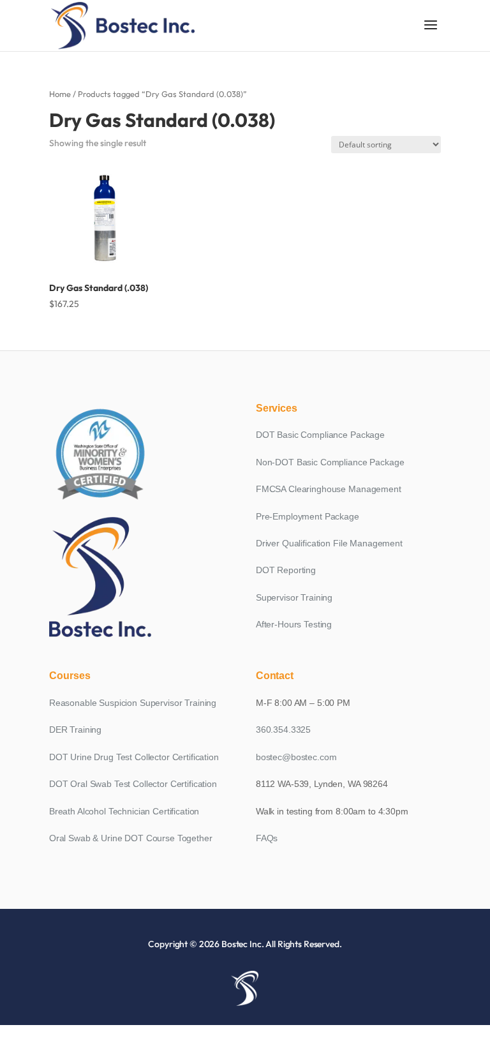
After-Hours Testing (294, 624)
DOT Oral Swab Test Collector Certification (133, 784)
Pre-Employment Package (307, 516)
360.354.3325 (283, 729)
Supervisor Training (294, 597)
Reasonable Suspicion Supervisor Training (132, 703)
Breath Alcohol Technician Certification (124, 811)
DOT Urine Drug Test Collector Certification (134, 757)
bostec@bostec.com (296, 757)
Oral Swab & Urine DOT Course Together (130, 838)
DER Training (75, 729)
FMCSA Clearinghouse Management (328, 489)
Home (60, 94)
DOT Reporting (286, 570)
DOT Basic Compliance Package (320, 435)
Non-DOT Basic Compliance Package (330, 462)
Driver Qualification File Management (329, 543)
